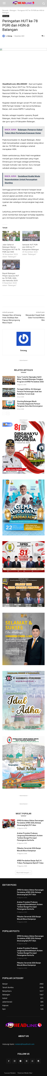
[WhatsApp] (29, 42)
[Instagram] (14, 1061)
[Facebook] (12, 42)
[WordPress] (38, 1061)
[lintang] (4, 36)
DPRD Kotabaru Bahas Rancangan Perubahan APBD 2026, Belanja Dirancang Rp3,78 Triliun (30, 823)
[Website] (26, 1061)
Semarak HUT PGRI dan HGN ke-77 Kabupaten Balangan (30, 247)
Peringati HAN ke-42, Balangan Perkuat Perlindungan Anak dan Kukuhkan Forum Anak (29, 391)
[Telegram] (20, 1061)
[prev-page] (3, 413)
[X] (18, 42)
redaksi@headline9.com (24, 1044)
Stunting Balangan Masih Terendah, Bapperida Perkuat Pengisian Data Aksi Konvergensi (30, 403)
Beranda (5, 10)
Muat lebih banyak (23, 873)
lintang (9, 36)
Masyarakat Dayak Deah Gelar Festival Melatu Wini (35, 317)
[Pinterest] (23, 42)
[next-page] (7, 413)
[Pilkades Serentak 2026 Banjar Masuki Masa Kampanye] (8, 851)
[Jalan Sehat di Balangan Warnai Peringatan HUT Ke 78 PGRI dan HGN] (11, 236)
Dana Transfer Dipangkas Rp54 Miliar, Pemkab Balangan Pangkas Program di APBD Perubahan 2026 (30, 379)
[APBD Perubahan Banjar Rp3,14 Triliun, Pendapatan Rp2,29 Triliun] (8, 864)
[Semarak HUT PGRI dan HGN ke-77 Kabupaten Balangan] (31, 236)
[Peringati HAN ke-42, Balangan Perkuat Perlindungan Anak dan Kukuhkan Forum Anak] (8, 392)
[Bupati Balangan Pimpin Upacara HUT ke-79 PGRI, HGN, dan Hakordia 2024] (11, 265)
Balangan (13, 10)
